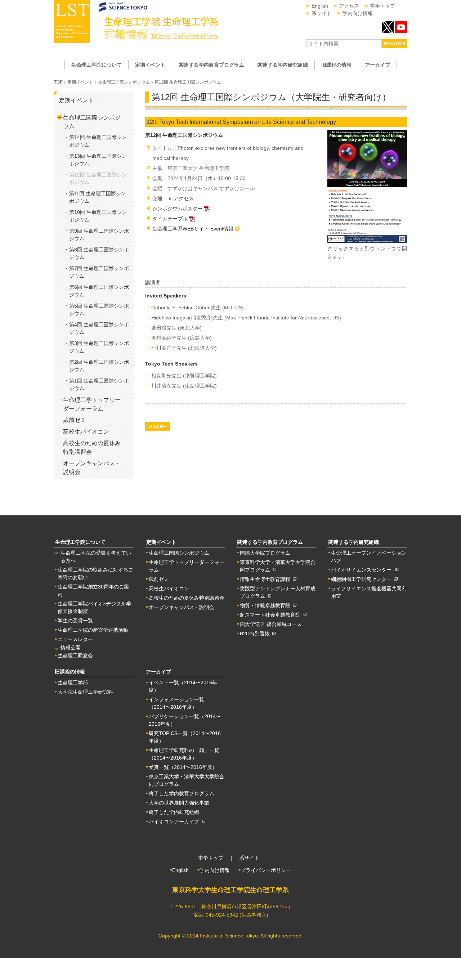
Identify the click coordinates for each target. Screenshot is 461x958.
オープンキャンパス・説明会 (181, 607)
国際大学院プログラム (265, 553)
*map (286, 906)
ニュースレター (75, 639)
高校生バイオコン (86, 432)
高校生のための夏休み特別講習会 (186, 598)
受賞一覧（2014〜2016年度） (183, 767)
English (320, 6)
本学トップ (382, 6)
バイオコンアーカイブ (175, 821)
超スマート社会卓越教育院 (271, 615)
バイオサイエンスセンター (363, 570)
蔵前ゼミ (74, 420)
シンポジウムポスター (177, 208)
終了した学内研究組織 (174, 812)
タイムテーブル (170, 218)
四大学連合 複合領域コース (271, 624)
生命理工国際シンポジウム (124, 82)
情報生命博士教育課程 (266, 579)
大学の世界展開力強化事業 (179, 803)
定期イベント (80, 82)
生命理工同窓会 (75, 655)
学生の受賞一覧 (75, 620)
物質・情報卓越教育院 (266, 605)
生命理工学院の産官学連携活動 (93, 630)
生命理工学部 (73, 682)
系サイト (322, 13)
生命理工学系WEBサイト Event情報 (192, 229)
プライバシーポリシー (266, 870)
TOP (58, 82)
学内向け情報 (358, 13)
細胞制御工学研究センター (362, 579)
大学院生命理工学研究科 (85, 692)
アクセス (349, 6)
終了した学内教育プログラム (181, 793)
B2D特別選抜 (256, 633)
